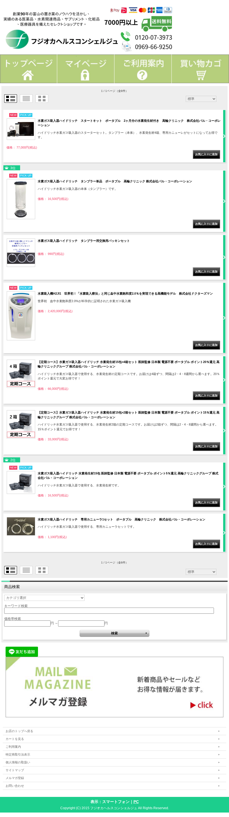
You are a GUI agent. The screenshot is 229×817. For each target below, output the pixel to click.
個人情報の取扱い (18, 762)
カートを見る (15, 738)
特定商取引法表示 (18, 754)
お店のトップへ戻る (19, 731)
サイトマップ (15, 770)
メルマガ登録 (15, 778)
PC (136, 801)
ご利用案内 (13, 746)
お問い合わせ (15, 785)
